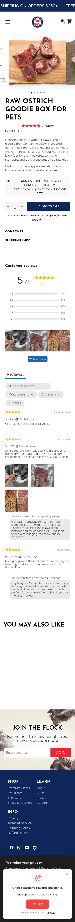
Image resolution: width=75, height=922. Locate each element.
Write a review (37, 359)
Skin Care (14, 797)
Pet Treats (15, 793)
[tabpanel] (37, 491)
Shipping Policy (19, 828)
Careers (42, 802)
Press (40, 797)
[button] (37, 294)
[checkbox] (15, 403)
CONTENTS (14, 231)
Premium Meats (19, 788)
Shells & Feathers (20, 802)
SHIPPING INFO (18, 240)
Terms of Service (20, 823)
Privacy (13, 818)
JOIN (60, 753)
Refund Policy (18, 832)
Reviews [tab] (16, 374)
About (41, 788)
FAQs (40, 793)
